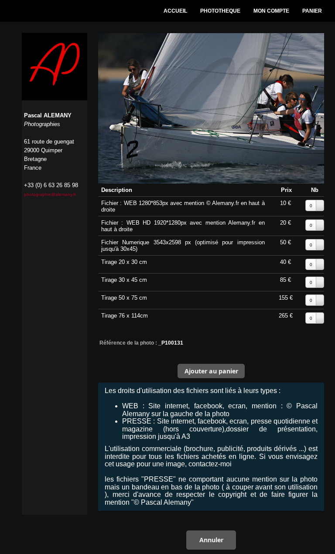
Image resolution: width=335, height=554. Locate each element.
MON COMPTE (271, 11)
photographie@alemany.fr (50, 194)
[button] (211, 371)
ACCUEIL (175, 11)
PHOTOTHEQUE (220, 11)
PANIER (312, 11)
